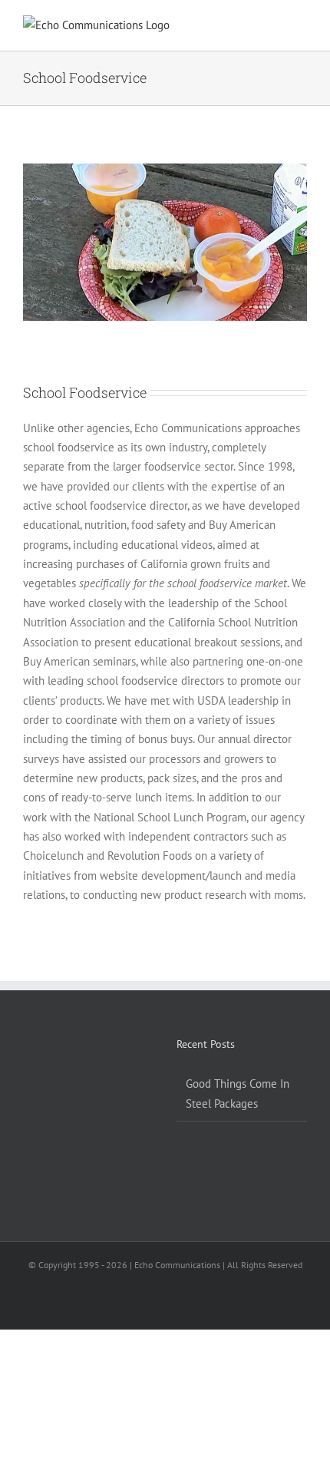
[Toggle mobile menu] (301, 27)
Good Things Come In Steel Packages (237, 1093)
